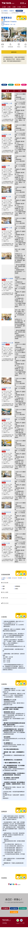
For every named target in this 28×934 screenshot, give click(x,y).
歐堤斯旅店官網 (6, 21)
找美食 (20, 578)
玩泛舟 (15, 578)
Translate (23, 12)
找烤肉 (4, 578)
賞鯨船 (9, 578)
